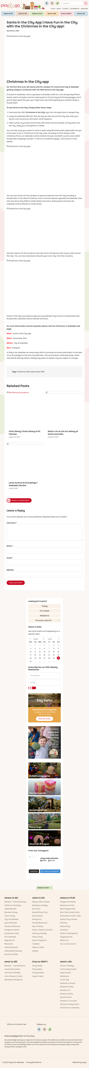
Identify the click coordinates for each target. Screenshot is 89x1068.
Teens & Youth (38, 947)
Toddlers (36, 944)
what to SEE (52, 14)
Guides (35, 951)
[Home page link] (22, 5)
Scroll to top (43, 888)
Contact (65, 9)
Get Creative (37, 926)
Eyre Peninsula (10, 923)
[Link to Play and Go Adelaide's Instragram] (52, 3)
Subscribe (84, 9)
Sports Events (66, 997)
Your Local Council (68, 944)
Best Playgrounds (67, 909)
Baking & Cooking (40, 905)
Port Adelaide (10, 937)
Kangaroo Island (11, 930)
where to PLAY (37, 14)
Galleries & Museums (13, 979)
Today (45, 606)
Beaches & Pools (67, 905)
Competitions (74, 9)
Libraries (63, 923)
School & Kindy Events (69, 1004)
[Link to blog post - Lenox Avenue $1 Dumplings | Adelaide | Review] (25, 461)
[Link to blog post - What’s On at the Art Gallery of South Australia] (64, 409)
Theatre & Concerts (68, 1001)
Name (10, 546)
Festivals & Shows (67, 983)
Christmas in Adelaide (69, 1007)
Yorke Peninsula (11, 947)
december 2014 (37, 371)
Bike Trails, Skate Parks (69, 912)
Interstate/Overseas (13, 951)
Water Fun (64, 940)
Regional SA (9, 940)
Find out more (44, 718)
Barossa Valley (10, 912)
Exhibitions (64, 976)
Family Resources (39, 923)
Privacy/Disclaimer (33, 1062)
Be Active (36, 909)
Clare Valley (9, 916)
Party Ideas (37, 969)
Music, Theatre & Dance (42, 930)
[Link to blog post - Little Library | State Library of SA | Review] (25, 409)
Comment (12, 523)
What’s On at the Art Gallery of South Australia (63, 432)
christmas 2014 (23, 371)
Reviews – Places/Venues (15, 902)
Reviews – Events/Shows (14, 965)
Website (10, 570)
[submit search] (86, 3)
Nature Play (65, 926)
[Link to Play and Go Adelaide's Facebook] (46, 3)
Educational (37, 916)
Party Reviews (38, 972)
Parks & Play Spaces (69, 933)
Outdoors (64, 930)
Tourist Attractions (12, 969)
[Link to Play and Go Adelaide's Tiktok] (57, 3)
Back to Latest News (20, 500)
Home (53, 9)
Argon (84, 1062)
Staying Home (66, 937)
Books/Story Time (40, 912)
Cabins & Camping (12, 905)
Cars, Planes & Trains (13, 976)
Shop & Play (37, 937)
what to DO (23, 14)
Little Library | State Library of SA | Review (24, 432)
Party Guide (37, 965)
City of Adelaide (11, 919)
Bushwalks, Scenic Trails (70, 916)
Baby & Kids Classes (41, 902)
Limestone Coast (11, 933)
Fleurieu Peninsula (12, 926)
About (59, 9)
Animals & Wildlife (12, 972)
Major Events (65, 972)
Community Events (68, 969)
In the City (64, 979)
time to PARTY (66, 14)
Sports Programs (39, 940)
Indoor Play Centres (68, 919)
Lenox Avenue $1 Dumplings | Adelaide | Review (23, 484)
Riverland (8, 944)
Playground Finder (68, 902)
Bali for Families (11, 954)
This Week (44, 610)
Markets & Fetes (67, 986)
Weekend (44, 615)
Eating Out (36, 919)
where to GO (8, 14)
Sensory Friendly (39, 933)
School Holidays (67, 965)
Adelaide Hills (10, 909)
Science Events (66, 993)
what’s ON (81, 14)
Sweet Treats (37, 976)
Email (10, 558)
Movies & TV (65, 990)
